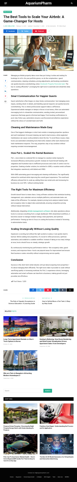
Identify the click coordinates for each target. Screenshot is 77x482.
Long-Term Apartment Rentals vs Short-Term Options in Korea (18, 340)
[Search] (71, 3)
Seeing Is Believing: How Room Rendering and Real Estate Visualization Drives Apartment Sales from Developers (55, 341)
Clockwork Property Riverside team (52, 84)
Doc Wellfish (10, 26)
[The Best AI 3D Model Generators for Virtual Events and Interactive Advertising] (57, 444)
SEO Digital (47, 477)
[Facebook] (5, 81)
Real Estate (7, 11)
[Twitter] (5, 86)
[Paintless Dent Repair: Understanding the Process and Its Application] (57, 413)
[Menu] (5, 3)
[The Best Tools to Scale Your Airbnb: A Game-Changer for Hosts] (38, 53)
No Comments (52, 26)
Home (11, 477)
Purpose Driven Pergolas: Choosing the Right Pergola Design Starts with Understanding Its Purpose (19, 428)
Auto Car (60, 477)
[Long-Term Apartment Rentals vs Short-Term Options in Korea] (20, 326)
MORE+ (67, 477)
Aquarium (18, 477)
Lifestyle (39, 477)
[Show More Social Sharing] (49, 31)
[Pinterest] (5, 96)
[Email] (5, 101)
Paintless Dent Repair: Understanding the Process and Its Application (56, 427)
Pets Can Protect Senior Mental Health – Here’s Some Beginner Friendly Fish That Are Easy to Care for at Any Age (19, 459)
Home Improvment (29, 477)
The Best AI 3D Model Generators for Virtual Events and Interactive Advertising (57, 458)
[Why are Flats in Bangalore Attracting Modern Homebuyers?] (20, 360)
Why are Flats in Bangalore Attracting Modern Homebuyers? (17, 374)
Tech (54, 477)
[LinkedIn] (5, 91)
